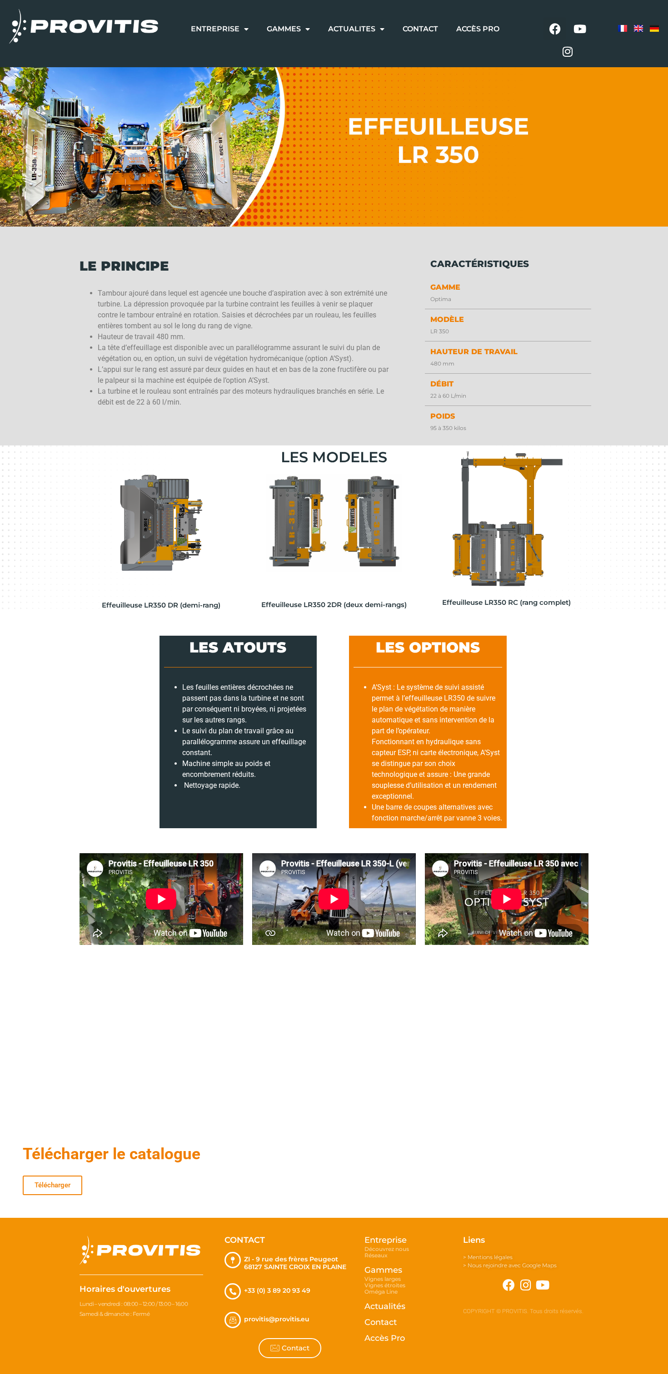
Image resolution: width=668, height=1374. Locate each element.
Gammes (383, 1270)
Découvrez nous (386, 1248)
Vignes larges (382, 1278)
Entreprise (385, 1240)
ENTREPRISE (215, 29)
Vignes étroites (384, 1285)
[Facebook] (554, 28)
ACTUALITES (351, 29)
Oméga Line (381, 1291)
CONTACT (420, 29)
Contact (380, 1322)
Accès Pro (384, 1338)
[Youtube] (579, 28)
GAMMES (284, 29)
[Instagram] (567, 51)
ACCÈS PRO (477, 29)
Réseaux (376, 1255)
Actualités (384, 1306)
